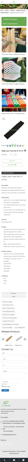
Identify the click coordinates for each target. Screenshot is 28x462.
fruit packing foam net (8, 311)
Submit (5, 390)
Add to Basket (11, 164)
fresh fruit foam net (7, 305)
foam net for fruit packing (9, 318)
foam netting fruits (20, 327)
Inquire (11, 161)
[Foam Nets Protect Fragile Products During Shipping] (14, 69)
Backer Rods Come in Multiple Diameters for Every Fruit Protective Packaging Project (14, 113)
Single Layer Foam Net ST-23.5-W (19, 345)
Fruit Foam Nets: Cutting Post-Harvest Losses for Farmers (14, 54)
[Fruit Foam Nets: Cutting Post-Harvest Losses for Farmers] (14, 40)
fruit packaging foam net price (10, 324)
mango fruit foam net (8, 321)
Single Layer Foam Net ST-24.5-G (9, 345)
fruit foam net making (8, 314)
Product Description (8, 173)
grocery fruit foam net (8, 308)
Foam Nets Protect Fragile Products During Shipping (14, 84)
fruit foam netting (7, 302)
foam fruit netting (7, 327)
